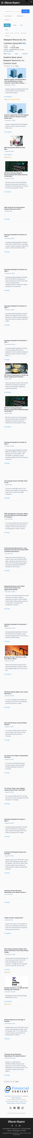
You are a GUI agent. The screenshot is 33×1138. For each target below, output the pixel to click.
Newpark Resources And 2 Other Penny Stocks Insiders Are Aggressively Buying (14, 587)
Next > (17, 66)
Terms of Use (27, 1133)
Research (25, 54)
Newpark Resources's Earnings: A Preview (14, 1020)
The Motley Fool (9, 96)
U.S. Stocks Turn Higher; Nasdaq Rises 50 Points (16, 756)
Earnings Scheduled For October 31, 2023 (15, 443)
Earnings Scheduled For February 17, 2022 (15, 306)
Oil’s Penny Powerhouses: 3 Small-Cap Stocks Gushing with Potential (16, 376)
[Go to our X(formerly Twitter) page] (16, 1126)
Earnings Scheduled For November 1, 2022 (15, 625)
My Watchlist (20, 16)
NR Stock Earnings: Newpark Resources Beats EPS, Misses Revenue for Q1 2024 (16, 409)
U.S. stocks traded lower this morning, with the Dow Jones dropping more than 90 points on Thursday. (17, 797)
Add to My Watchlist (8, 51)
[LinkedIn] (18, 1108)
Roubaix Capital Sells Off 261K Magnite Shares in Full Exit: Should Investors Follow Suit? (16, 116)
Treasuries (7, 35)
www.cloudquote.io (16, 1098)
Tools (6, 29)
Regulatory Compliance (15, 99)
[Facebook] (14, 1108)
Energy (9, 99)
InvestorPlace (8, 191)
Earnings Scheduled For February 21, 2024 (15, 235)
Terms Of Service (21, 1103)
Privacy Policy (10, 1103)
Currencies (16, 33)
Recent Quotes (8, 16)
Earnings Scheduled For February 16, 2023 (15, 270)
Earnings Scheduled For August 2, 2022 (14, 820)
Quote (9, 54)
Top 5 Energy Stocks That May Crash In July (15, 481)
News (12, 33)
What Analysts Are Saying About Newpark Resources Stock (14, 208)
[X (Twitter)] (10, 1108)
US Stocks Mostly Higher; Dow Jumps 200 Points (16, 692)
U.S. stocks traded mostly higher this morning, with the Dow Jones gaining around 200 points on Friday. (16, 701)
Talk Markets (8, 933)
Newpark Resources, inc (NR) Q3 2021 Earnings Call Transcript (16, 988)
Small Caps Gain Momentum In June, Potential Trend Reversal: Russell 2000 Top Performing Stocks (16, 549)
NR (23, 43)
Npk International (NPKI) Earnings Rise (14, 148)
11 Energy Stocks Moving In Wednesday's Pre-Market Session (15, 1055)
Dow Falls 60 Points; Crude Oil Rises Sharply (15, 723)
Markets (7, 25)
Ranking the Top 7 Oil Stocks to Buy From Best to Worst (15, 658)
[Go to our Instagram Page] (20, 1126)
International (23, 33)
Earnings (9, 157)
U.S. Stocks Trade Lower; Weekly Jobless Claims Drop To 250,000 (15, 789)
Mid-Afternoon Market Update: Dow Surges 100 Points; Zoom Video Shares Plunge (16, 950)
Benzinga (7, 219)
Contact (21, 1133)
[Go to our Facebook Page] (12, 1126)
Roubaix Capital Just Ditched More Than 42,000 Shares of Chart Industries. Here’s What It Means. (15, 81)
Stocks (14, 25)
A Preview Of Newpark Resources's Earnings (15, 853)
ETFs (21, 25)
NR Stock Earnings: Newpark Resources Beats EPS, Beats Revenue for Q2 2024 (16, 174)
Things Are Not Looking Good (14, 918)
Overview (7, 33)
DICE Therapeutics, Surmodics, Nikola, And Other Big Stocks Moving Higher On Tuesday (16, 515)
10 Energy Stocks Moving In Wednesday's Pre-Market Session (15, 891)
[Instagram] (22, 1108)
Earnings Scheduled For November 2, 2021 (15, 341)
